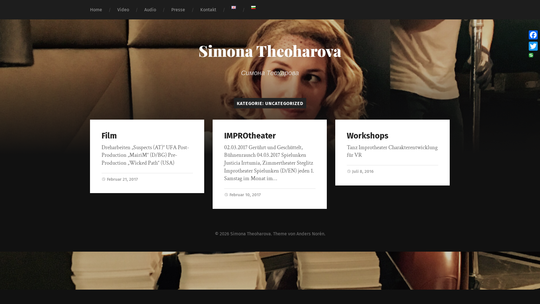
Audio (150, 9)
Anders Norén (310, 233)
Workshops (367, 136)
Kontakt (208, 9)
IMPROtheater (250, 136)
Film (109, 136)
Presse (178, 9)
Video (123, 9)
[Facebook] (533, 35)
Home (96, 9)
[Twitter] (533, 46)
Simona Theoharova (270, 51)
